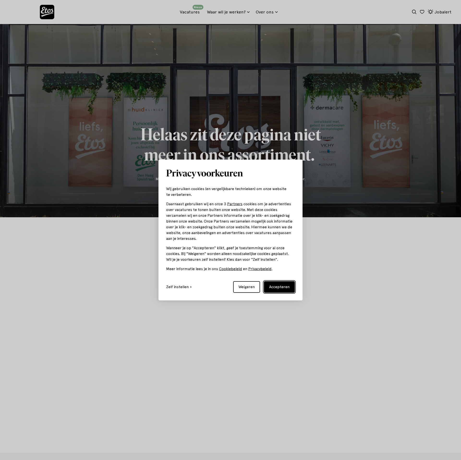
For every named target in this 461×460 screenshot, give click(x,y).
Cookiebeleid (230, 269)
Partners (235, 204)
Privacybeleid (260, 269)
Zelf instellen (177, 287)
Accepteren (279, 287)
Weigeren (246, 287)
